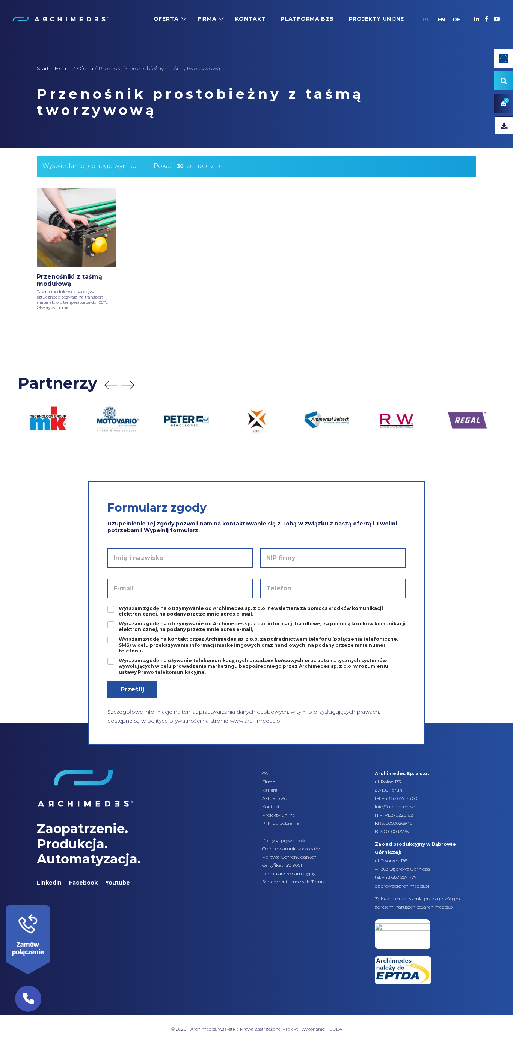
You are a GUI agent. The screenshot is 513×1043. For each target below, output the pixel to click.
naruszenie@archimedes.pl (424, 907)
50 (190, 166)
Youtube (117, 882)
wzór (446, 898)
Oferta (85, 68)
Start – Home (54, 68)
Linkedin (49, 882)
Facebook (83, 882)
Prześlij (132, 689)
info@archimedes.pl (396, 806)
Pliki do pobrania (280, 823)
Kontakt (271, 806)
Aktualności (275, 798)
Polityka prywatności (285, 840)
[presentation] (111, 385)
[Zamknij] (52, 903)
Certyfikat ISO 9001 (282, 865)
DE (456, 19)
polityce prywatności (174, 720)
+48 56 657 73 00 (399, 798)
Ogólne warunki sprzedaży (291, 848)
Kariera (270, 790)
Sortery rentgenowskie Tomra (294, 882)
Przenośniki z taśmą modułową (69, 280)
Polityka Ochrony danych (289, 857)
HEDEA (334, 1029)
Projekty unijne (278, 815)
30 (180, 166)
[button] (28, 999)
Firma (268, 782)
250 (215, 166)
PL (426, 19)
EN (441, 19)
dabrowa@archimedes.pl (402, 886)
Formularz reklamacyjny (288, 873)
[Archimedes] (60, 19)
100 (202, 166)
